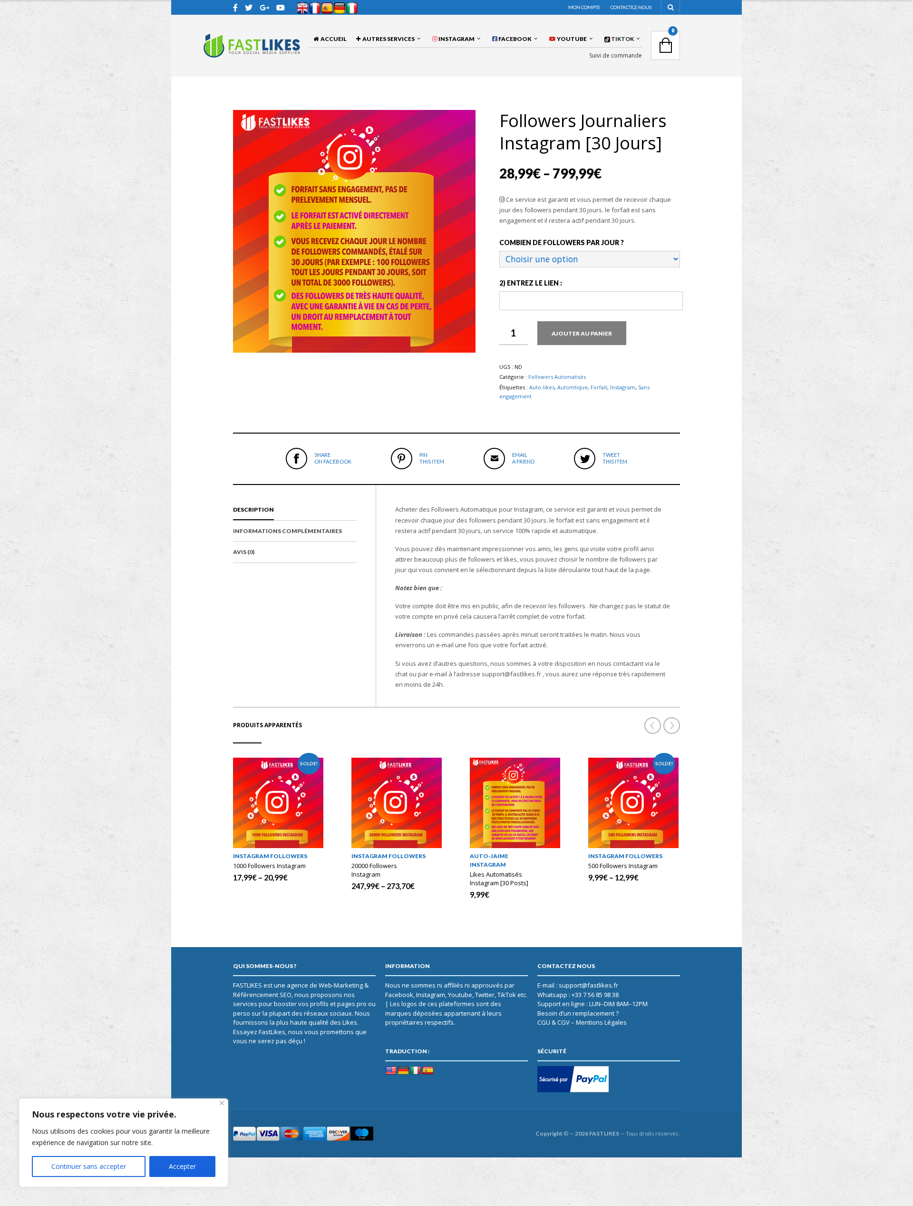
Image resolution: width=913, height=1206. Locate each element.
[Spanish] (428, 1071)
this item (431, 458)
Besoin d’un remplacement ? (578, 1013)
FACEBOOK (514, 38)
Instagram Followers (270, 856)
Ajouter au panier (582, 333)
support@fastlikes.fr (588, 985)
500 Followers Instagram (623, 865)
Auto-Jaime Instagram (489, 860)
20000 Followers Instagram (374, 870)
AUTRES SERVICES (387, 38)
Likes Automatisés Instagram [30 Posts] (499, 878)
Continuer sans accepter (88, 1166)
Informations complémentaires (287, 530)
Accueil (333, 38)
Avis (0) (243, 551)
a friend (523, 458)
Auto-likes (541, 387)
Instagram (622, 387)
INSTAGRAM (456, 38)
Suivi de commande (615, 55)
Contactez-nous (631, 7)
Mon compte (584, 7)
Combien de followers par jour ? (561, 242)
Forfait (599, 387)
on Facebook (332, 458)
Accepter (182, 1166)
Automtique (572, 387)
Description (253, 509)
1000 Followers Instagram (269, 865)
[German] (403, 1071)
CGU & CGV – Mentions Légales (582, 1022)
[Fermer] (222, 1103)
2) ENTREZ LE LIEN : (530, 283)
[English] (391, 1071)
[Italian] (415, 1071)
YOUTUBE (571, 38)
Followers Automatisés (557, 376)
